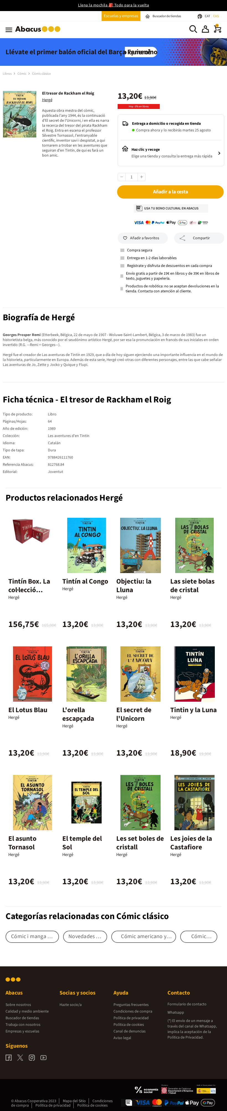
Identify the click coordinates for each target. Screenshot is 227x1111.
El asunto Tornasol (22, 843)
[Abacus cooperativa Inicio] (39, 33)
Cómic (22, 73)
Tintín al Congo (85, 581)
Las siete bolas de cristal (192, 585)
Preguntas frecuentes (131, 1005)
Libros (7, 73)
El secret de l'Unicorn (133, 714)
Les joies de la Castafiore (191, 843)
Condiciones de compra (133, 1011)
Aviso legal (122, 1038)
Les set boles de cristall (140, 843)
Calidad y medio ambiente (27, 1011)
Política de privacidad (131, 1018)
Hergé (47, 100)
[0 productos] (217, 31)
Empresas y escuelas (22, 1031)
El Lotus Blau (27, 710)
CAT (208, 16)
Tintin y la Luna (193, 710)
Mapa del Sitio (74, 1101)
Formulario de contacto (187, 1004)
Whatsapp (175, 1012)
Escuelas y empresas (121, 16)
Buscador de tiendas (22, 1018)
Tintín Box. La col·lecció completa (29, 589)
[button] (205, 30)
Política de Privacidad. (185, 1037)
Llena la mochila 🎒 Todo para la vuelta (113, 5)
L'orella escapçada (78, 714)
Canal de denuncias (130, 1031)
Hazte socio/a (71, 1005)
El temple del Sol (82, 843)
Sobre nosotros (18, 1005)
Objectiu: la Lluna (133, 585)
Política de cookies (129, 1024)
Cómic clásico (41, 73)
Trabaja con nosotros (23, 1024)
